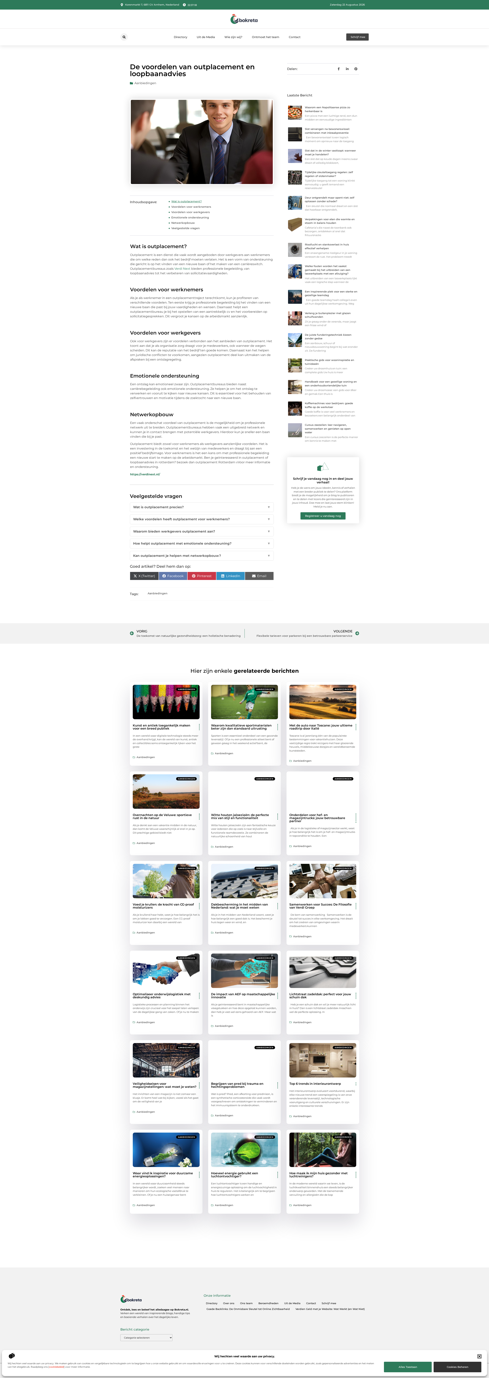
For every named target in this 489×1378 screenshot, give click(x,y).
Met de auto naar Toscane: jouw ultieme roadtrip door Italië (320, 727)
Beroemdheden (268, 1303)
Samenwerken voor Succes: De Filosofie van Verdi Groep (320, 906)
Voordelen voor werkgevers (190, 212)
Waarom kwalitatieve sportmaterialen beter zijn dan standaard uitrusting (241, 727)
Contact (294, 37)
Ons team (246, 1303)
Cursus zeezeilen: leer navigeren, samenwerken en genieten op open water (328, 428)
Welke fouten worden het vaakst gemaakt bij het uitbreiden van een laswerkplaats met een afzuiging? (327, 270)
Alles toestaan (408, 1366)
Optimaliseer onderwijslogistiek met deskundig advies (162, 995)
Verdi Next (182, 268)
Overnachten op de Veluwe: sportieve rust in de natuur (162, 816)
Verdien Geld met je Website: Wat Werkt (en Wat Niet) (330, 1308)
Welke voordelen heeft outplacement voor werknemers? (201, 519)
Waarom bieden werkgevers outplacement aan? (201, 531)
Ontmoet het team (265, 37)
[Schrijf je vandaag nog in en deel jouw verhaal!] (323, 466)
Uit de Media (206, 37)
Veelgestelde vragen (185, 228)
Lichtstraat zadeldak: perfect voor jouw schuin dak (320, 995)
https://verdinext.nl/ (145, 474)
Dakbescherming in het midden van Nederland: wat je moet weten (239, 906)
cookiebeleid (56, 1366)
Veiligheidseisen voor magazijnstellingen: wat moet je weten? (164, 1085)
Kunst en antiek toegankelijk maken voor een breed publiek (161, 727)
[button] (479, 1356)
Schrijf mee (329, 1303)
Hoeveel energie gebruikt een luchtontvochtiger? (234, 1174)
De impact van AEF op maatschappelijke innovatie (243, 995)
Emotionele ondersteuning (190, 217)
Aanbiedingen (145, 83)
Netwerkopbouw (183, 223)
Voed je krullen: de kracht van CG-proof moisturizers (163, 906)
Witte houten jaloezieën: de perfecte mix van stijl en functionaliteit (240, 816)
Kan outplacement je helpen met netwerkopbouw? (201, 556)
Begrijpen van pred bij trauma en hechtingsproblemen (237, 1085)
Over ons (228, 1303)
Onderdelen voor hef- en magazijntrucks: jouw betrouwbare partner (317, 818)
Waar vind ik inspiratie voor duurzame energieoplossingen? (163, 1174)
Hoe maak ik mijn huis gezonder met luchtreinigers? (318, 1174)
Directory (180, 37)
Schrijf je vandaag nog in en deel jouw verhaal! (323, 480)
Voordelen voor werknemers (191, 206)
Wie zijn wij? (233, 37)
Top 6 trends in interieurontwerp (315, 1084)
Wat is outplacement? (186, 201)
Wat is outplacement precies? (201, 507)
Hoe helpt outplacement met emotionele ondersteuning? (201, 543)
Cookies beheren (457, 1366)
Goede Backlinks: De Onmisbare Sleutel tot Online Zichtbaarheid (248, 1308)
